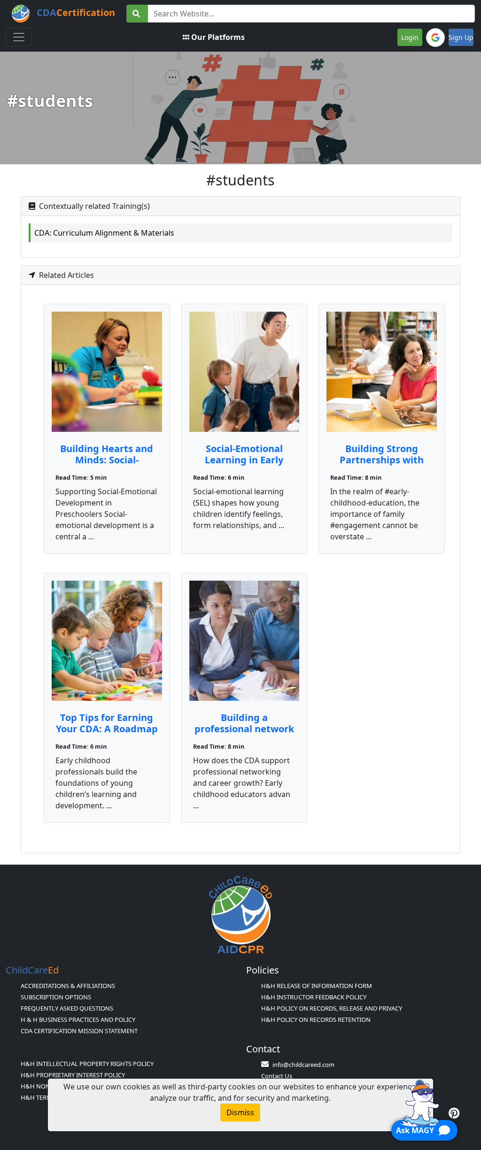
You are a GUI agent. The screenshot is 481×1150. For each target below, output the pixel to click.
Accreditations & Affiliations (68, 985)
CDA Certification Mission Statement (79, 1031)
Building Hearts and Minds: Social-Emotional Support (106, 459)
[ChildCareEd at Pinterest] (454, 1113)
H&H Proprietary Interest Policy (73, 1075)
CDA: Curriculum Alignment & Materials (104, 233)
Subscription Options (56, 997)
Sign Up (461, 37)
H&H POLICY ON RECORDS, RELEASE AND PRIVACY (331, 1008)
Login (409, 37)
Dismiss (240, 1112)
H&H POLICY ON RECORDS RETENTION (316, 1019)
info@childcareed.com (303, 1064)
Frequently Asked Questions (67, 1008)
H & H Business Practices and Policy (78, 1019)
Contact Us (276, 1076)
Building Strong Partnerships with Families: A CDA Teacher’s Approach (381, 465)
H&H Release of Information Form (316, 985)
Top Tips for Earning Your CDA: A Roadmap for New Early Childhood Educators (107, 734)
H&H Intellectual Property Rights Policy (87, 1063)
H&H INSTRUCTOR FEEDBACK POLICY (313, 997)
